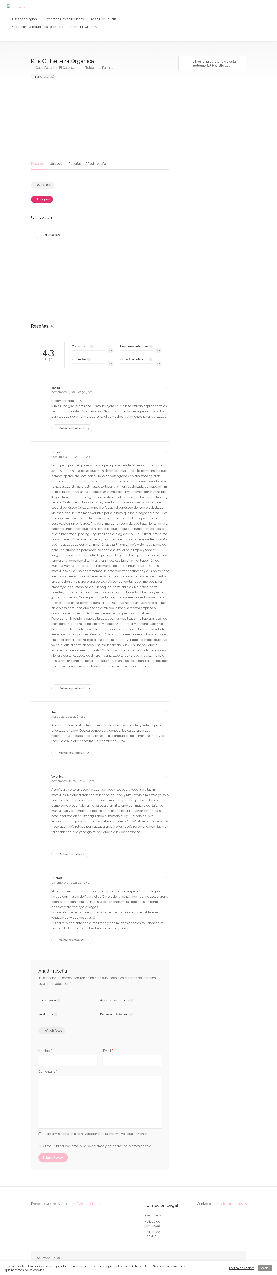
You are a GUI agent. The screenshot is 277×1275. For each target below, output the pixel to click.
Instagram (43, 199)
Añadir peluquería (104, 19)
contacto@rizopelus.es (230, 1204)
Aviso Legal (153, 1215)
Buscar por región (24, 19)
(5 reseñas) (44, 76)
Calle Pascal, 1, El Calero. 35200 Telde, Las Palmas (74, 68)
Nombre (45, 1050)
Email (108, 1050)
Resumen (38, 164)
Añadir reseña (95, 164)
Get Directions (51, 234)
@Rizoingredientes (87, 1204)
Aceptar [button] (264, 1268)
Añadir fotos (53, 1030)
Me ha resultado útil (73, 428)
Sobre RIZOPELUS (84, 27)
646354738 (44, 185)
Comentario (48, 1071)
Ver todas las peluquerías (65, 19)
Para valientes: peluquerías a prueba (37, 27)
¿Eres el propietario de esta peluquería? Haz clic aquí (214, 63)
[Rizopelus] (16, 7)
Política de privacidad (152, 1224)
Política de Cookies (152, 1234)
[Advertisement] (100, 121)
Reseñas (75, 164)
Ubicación (56, 164)
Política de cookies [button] (241, 1268)
